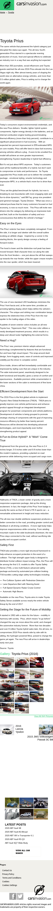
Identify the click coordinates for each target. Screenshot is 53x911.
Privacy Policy (8, 874)
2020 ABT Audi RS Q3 (15, 839)
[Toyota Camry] (12, 814)
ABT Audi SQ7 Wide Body (16, 843)
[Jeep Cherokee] (26, 814)
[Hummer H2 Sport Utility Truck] (41, 814)
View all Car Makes (23, 851)
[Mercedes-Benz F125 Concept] (41, 803)
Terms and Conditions (11, 878)
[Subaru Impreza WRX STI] (12, 803)
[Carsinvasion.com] (23, 8)
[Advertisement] (26, 769)
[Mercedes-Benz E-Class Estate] (26, 803)
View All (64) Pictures (43, 716)
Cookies (5, 881)
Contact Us (7, 870)
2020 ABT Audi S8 (13, 828)
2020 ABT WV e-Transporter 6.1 (19, 835)
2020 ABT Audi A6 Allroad (16, 832)
